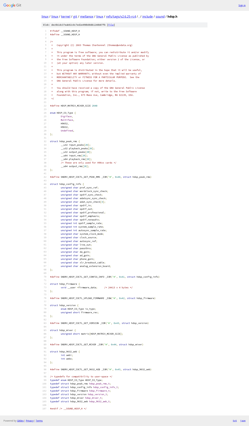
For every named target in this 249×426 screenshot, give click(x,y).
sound (160, 16)
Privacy (30, 420)
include (147, 16)
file (111, 24)
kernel (65, 16)
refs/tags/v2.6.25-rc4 (121, 16)
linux (45, 16)
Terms (39, 420)
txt (235, 420)
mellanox (86, 16)
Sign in (242, 5)
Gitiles (20, 420)
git (75, 16)
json (243, 420)
